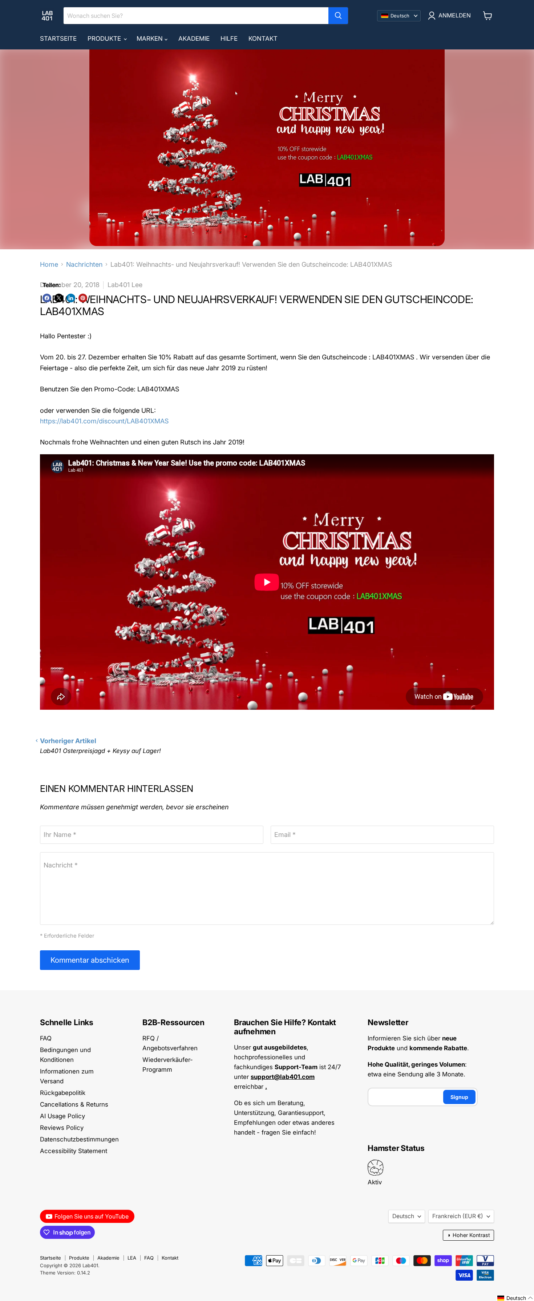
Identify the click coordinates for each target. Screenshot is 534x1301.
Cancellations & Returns (74, 1104)
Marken (151, 38)
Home (49, 264)
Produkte (105, 38)
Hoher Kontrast (468, 1235)
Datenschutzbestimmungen (79, 1139)
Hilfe (229, 38)
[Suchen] (338, 15)
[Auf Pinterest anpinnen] (82, 298)
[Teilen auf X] (58, 298)
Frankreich (457, 1216)
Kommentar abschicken (89, 959)
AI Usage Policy (62, 1116)
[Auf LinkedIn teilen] (70, 298)
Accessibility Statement (73, 1151)
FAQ (46, 1038)
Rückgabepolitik (62, 1092)
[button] (515, 1298)
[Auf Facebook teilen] (47, 298)
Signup (459, 1097)
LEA (132, 1258)
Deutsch (403, 1216)
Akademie (194, 38)
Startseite (58, 38)
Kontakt (263, 38)
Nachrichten (84, 264)
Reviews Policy (62, 1127)
